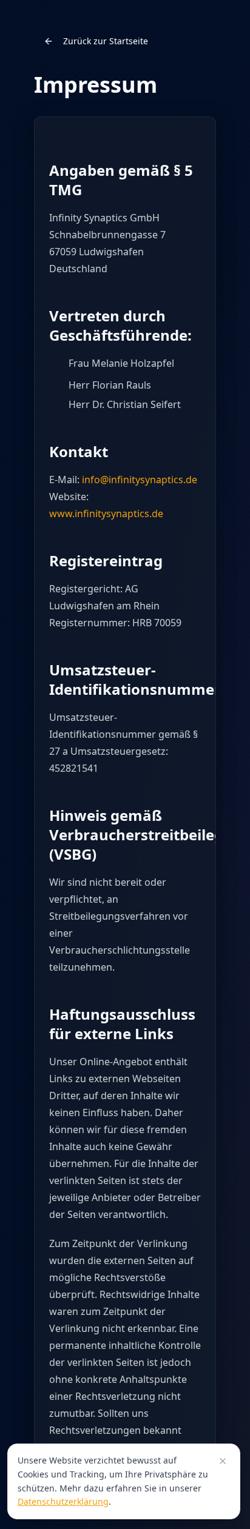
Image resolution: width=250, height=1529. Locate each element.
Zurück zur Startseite (105, 41)
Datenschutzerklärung (63, 1501)
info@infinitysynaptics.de (139, 479)
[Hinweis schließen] (222, 1461)
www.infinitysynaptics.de (106, 513)
